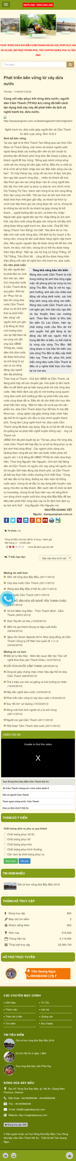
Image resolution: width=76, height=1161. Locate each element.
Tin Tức (45, 1002)
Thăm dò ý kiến (14, 1016)
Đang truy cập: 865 (17, 1124)
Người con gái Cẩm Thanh (21, 720)
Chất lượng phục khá (19, 844)
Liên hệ (45, 1009)
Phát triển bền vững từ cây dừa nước (27, 698)
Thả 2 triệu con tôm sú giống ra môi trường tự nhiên (36, 682)
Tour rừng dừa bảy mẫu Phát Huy (33, 1066)
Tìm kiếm (11, 1023)
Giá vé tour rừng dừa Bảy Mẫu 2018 (39, 884)
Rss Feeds (47, 1023)
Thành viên (11, 1009)
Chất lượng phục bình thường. (24, 849)
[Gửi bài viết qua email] (45, 520)
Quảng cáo (47, 1016)
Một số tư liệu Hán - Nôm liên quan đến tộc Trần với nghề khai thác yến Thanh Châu (36, 658)
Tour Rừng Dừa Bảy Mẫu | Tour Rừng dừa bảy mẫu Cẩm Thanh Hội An (36, 1136)
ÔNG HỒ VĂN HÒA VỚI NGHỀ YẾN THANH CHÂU (36, 601)
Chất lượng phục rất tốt (20, 834)
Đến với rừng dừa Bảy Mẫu (23, 577)
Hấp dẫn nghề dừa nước (20, 692)
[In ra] (52, 520)
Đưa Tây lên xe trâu (18, 621)
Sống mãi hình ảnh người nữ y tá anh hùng (31, 710)
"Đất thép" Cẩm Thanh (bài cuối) (25, 726)
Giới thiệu (11, 1002)
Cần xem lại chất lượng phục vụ (25, 854)
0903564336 (38, 976)
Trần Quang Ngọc (43, 971)
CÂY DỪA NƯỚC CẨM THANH (24, 666)
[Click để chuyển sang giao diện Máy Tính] (13, 1155)
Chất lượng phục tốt (18, 839)
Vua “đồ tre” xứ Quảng (19, 704)
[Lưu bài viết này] (58, 520)
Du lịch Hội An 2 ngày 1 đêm (31, 1053)
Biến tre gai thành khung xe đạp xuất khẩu (32, 627)
